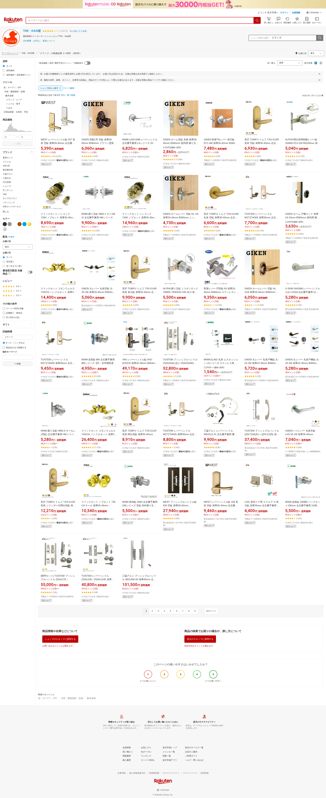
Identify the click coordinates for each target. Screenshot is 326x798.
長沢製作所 (8, 170)
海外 (12, 237)
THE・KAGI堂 (32, 30)
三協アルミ (8, 174)
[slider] (3, 131)
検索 (19, 144)
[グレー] (10, 224)
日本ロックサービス (12, 206)
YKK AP (6, 166)
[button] (314, 13)
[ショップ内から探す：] (319, 38)
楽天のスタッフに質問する (200, 639)
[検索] (257, 20)
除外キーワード (10, 352)
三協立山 (7, 178)
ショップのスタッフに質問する (60, 639)
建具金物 (91, 698)
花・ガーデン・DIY (47, 698)
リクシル (7, 162)
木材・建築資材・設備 (72, 698)
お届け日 (7, 253)
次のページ (211, 611)
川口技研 (7, 182)
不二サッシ (8, 190)
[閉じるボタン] (319, 74)
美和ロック (8, 157)
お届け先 (7, 241)
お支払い (37, 41)
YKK (5, 194)
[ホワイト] (15, 224)
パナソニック (9, 202)
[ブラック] (5, 224)
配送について (49, 41)
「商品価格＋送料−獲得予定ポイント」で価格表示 (60, 63)
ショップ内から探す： (261, 38)
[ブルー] (24, 224)
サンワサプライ (10, 198)
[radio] (4, 66)
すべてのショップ (10, 53)
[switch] (30, 272)
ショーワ (7, 186)
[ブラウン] (19, 224)
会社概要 (27, 41)
